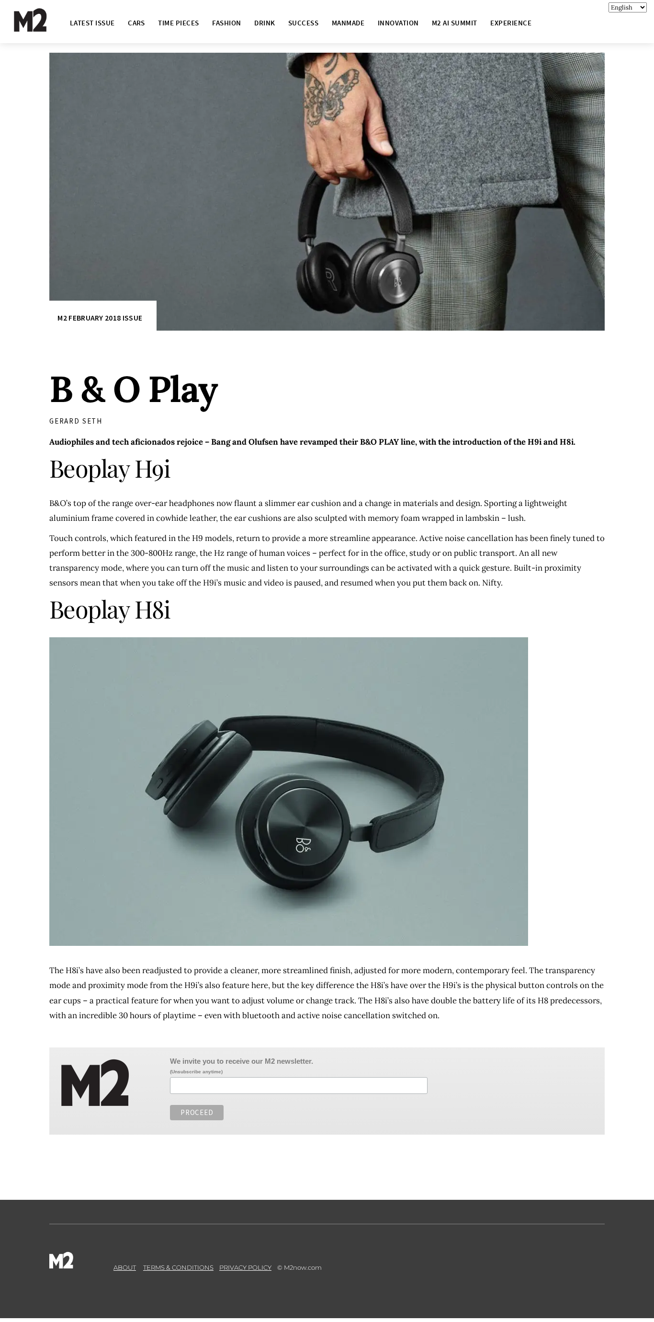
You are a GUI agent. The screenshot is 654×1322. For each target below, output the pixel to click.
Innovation (398, 22)
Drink (264, 22)
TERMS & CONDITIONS (178, 1267)
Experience (510, 22)
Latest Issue (92, 22)
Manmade (348, 22)
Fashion (226, 22)
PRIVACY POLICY (245, 1267)
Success (303, 22)
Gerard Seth (75, 420)
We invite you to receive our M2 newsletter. (241, 1061)
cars (136, 22)
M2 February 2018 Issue (99, 317)
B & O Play (133, 389)
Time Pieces (178, 22)
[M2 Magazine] (40, 27)
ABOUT (124, 1267)
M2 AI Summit (454, 22)
